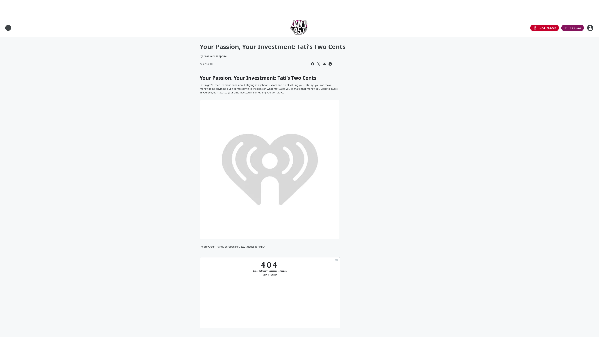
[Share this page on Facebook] (312, 64)
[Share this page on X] (318, 64)
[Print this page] (330, 64)
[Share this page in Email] (324, 64)
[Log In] (590, 28)
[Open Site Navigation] (8, 28)
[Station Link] (299, 28)
